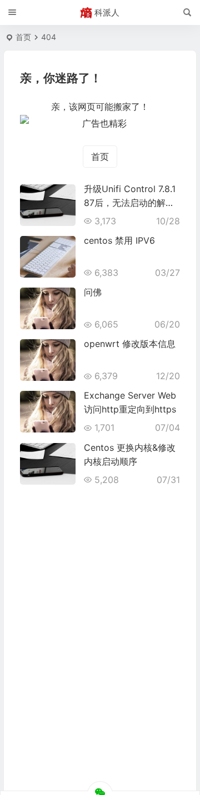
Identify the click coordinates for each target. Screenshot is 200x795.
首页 (23, 37)
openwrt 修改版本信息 (130, 343)
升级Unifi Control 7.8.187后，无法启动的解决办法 (130, 202)
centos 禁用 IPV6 (119, 240)
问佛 (93, 292)
